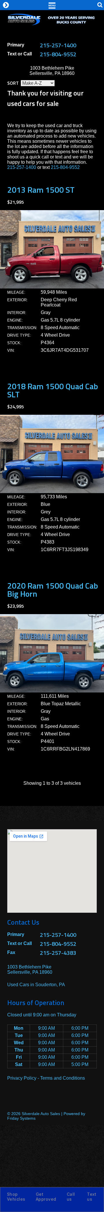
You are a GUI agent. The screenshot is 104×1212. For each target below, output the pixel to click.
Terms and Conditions (62, 1078)
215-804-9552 (58, 54)
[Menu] (52, 5)
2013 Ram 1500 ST (41, 189)
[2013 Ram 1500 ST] (52, 286)
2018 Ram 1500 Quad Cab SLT (52, 390)
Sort (13, 83)
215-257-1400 (58, 45)
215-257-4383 (58, 952)
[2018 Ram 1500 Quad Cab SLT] (52, 491)
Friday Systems (21, 1118)
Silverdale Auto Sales (41, 1113)
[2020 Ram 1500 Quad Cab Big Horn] (52, 690)
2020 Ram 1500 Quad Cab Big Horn (52, 589)
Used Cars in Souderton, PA (36, 984)
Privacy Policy (21, 1078)
